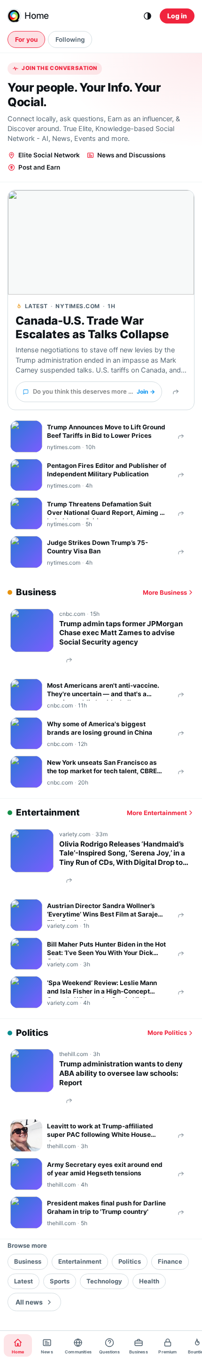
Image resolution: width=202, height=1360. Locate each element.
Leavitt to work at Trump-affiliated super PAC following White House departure (100, 1131)
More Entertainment (157, 812)
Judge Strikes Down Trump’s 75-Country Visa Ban (97, 547)
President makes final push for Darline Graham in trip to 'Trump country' (106, 1207)
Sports (60, 1281)
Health (149, 1281)
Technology (104, 1281)
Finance (170, 1261)
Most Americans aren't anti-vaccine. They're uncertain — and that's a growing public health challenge (103, 691)
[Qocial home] (14, 16)
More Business (165, 592)
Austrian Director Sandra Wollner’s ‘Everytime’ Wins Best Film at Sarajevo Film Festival (106, 911)
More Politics (167, 1032)
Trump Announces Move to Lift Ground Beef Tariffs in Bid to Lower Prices (106, 431)
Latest (23, 1281)
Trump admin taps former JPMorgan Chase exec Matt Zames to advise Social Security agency (121, 633)
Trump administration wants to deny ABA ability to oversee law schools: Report (121, 1073)
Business (27, 1261)
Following (70, 39)
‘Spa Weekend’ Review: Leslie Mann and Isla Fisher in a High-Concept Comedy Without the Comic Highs (102, 988)
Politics (129, 1261)
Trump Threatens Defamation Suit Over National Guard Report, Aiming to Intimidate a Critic (106, 509)
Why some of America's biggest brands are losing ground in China (99, 728)
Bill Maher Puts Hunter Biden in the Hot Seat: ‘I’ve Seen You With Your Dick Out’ (106, 949)
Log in (177, 16)
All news (29, 1302)
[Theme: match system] (147, 16)
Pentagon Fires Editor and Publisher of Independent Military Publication (106, 470)
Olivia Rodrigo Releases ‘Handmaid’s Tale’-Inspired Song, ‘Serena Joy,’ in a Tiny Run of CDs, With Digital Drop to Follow (122, 853)
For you (26, 39)
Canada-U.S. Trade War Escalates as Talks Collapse (92, 327)
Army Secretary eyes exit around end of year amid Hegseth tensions (105, 1169)
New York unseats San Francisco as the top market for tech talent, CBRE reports (102, 768)
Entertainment (79, 1261)
